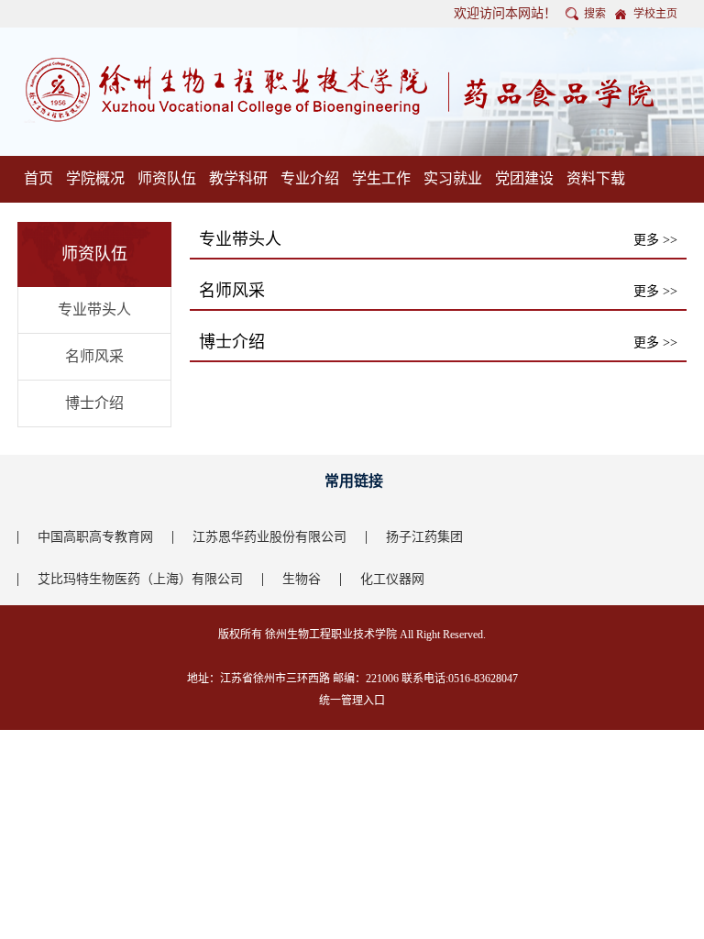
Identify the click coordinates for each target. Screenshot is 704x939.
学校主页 (655, 13)
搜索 (595, 13)
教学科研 (238, 178)
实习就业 (453, 178)
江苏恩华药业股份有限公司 (269, 537)
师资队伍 (167, 178)
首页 (38, 178)
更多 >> (655, 240)
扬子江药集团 (424, 537)
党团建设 (524, 178)
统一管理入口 (352, 700)
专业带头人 (94, 309)
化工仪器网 (392, 579)
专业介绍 (309, 178)
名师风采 (94, 356)
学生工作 (381, 178)
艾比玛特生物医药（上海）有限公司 (140, 579)
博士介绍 (94, 403)
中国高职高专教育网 (95, 537)
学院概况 (95, 178)
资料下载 (595, 178)
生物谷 (301, 579)
